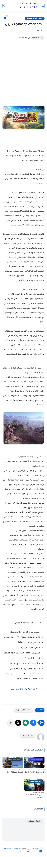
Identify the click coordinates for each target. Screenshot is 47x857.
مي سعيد (35, 38)
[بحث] (4, 6)
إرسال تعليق (34, 821)
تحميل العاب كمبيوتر (35, 18)
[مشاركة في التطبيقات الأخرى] (11, 723)
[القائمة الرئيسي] (42, 6)
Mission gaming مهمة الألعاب (27, 5)
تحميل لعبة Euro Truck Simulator (34, 796)
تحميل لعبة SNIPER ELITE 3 (15, 774)
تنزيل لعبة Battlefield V (34, 772)
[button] (33, 723)
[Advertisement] (23, 73)
